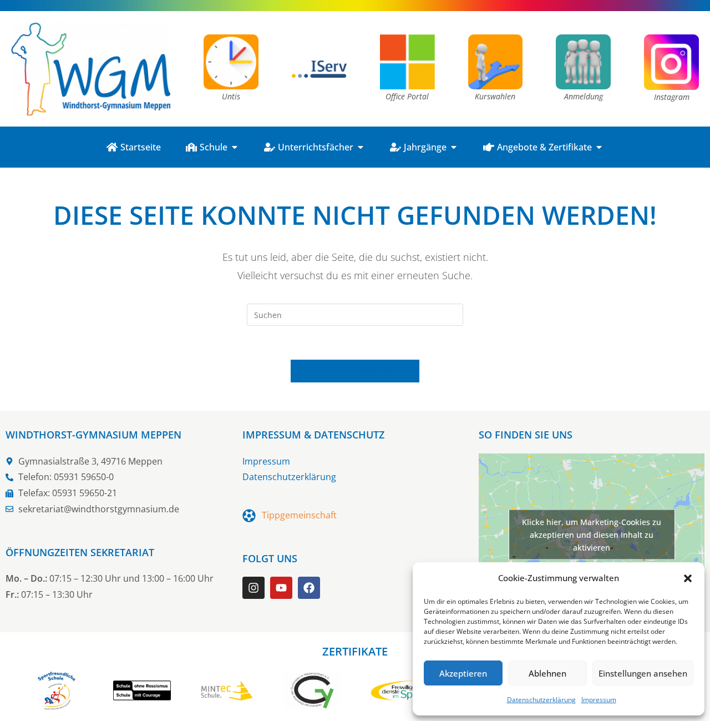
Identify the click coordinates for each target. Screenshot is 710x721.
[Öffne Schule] (234, 147)
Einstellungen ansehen (643, 673)
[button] (687, 578)
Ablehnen (547, 673)
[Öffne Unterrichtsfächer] (360, 147)
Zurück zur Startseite (354, 371)
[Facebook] (309, 588)
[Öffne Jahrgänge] (453, 147)
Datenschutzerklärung (541, 699)
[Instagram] (253, 588)
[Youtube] (281, 588)
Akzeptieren (463, 673)
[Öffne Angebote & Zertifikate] (599, 147)
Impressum (598, 699)
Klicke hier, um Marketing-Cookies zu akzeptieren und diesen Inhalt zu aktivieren (591, 535)
